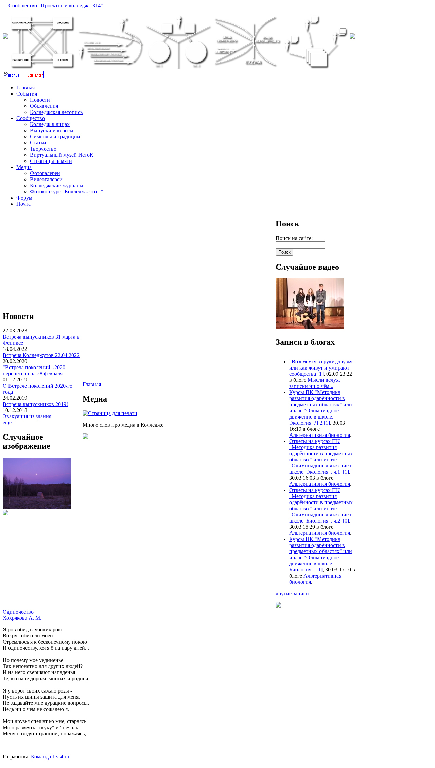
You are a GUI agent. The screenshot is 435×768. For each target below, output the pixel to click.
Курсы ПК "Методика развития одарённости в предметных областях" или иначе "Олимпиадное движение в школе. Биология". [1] (320, 554)
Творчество (43, 149)
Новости (40, 100)
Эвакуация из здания (27, 416)
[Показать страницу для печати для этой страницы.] (110, 413)
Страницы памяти (51, 161)
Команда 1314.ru (50, 757)
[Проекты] (178, 67)
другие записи (292, 593)
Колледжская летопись (56, 112)
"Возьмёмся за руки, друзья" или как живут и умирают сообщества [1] (322, 368)
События (26, 94)
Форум (24, 198)
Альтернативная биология (319, 435)
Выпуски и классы (51, 130)
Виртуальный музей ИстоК (61, 155)
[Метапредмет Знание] (42, 67)
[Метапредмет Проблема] (315, 67)
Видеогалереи (46, 179)
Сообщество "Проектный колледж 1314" (55, 5)
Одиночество (18, 612)
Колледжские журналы (56, 185)
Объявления (44, 106)
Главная (25, 87)
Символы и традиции (55, 136)
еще (7, 422)
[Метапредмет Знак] (247, 67)
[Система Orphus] (23, 76)
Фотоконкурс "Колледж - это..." (66, 191)
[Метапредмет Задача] (110, 67)
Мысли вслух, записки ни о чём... (314, 383)
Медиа (24, 167)
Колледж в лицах (50, 124)
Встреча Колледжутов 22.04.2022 (41, 355)
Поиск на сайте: (294, 238)
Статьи (38, 143)
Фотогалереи (45, 173)
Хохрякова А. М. (22, 618)
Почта (23, 204)
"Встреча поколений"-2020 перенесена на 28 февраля (34, 370)
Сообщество (30, 118)
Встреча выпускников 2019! (35, 404)
